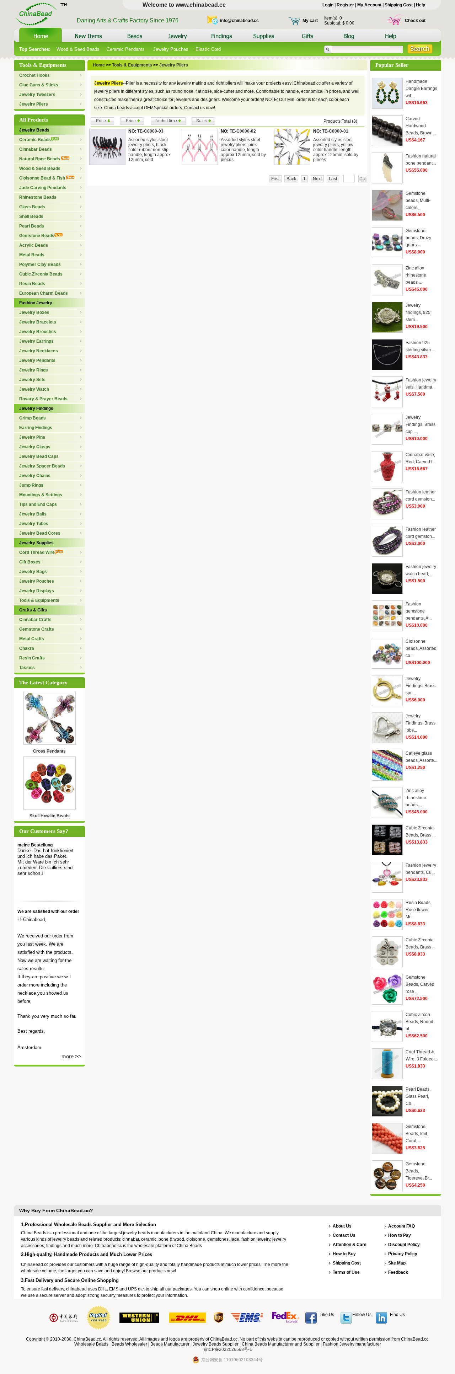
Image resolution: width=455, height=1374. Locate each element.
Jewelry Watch (34, 389)
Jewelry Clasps (34, 446)
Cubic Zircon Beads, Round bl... (419, 1021)
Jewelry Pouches (170, 49)
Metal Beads (31, 254)
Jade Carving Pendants (42, 187)
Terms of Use (346, 1272)
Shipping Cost (399, 4)
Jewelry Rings (33, 370)
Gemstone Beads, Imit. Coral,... (417, 1133)
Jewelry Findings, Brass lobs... (420, 723)
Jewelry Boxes (34, 312)
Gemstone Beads (36, 235)
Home (99, 65)
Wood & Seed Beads (78, 49)
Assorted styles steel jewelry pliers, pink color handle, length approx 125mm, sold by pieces (243, 149)
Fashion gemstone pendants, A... (419, 611)
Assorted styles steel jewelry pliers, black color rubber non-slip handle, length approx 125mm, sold (149, 149)
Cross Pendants (49, 751)
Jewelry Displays (36, 590)
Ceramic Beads (35, 139)
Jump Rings (31, 485)
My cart (310, 20)
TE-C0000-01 (335, 131)
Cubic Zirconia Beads (41, 274)
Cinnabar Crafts (35, 619)
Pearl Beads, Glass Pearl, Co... (418, 1096)
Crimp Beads (32, 418)
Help (420, 4)
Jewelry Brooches (37, 331)
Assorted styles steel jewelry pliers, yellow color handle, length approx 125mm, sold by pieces (335, 149)
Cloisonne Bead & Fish (42, 178)
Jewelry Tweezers (37, 94)
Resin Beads (32, 283)
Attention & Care (349, 1244)
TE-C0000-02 (243, 131)
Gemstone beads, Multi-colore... (418, 200)
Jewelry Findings (36, 408)
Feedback (398, 1272)
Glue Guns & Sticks (38, 84)
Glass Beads (32, 206)
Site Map (397, 1263)
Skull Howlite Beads (50, 815)
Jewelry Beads (34, 130)
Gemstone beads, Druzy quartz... (418, 237)
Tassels (27, 667)
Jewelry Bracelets (37, 322)
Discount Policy (404, 1244)
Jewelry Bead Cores (39, 533)
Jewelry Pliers (33, 104)
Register (345, 4)
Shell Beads (31, 216)
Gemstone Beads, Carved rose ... (420, 984)
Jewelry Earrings (36, 341)
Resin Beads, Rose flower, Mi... (419, 909)
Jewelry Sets (32, 379)
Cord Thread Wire (37, 552)
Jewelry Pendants (37, 360)
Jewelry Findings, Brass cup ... (420, 424)
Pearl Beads (31, 226)
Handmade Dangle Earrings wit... (421, 88)
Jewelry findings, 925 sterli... (418, 312)
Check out (415, 20)
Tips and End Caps (38, 504)
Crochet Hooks (34, 75)
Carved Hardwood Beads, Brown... (421, 125)
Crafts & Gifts (33, 610)
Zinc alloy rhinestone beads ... (416, 275)
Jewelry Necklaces (38, 350)
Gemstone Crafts (36, 629)
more (67, 1056)
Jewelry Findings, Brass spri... (420, 685)
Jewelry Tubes (33, 523)
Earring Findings (35, 427)
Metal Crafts (31, 638)
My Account (369, 4)
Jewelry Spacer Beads (42, 466)
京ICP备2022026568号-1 (227, 1349)
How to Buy (344, 1253)
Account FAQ (401, 1226)
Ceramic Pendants (126, 49)
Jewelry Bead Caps (39, 456)
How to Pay (399, 1235)
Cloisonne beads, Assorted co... (421, 648)
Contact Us (344, 1235)
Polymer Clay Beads (40, 264)
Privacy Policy (402, 1253)
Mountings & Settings (40, 494)
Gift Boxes (30, 562)
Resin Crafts (32, 658)
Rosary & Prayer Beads (43, 398)
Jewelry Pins (32, 437)
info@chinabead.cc (239, 20)
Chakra (26, 648)
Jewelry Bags (33, 571)
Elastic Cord (208, 49)
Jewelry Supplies (36, 542)
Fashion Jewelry (35, 302)
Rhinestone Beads (38, 197)
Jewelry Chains (34, 475)
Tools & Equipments (39, 600)
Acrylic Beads (33, 245)
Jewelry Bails (33, 514)
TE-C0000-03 (150, 131)
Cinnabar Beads (35, 149)
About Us (342, 1226)
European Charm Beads (43, 293)
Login (327, 4)
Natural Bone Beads (40, 158)
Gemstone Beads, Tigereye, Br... (419, 1171)
